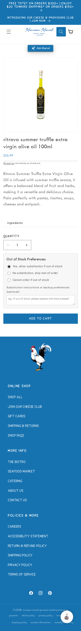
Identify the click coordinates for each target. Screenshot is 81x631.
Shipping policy (19, 622)
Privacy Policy (20, 565)
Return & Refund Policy (27, 546)
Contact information (41, 622)
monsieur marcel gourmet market (39, 610)
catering (15, 481)
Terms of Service (22, 574)
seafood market (21, 471)
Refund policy (28, 615)
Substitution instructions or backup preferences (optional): (37, 289)
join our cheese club (25, 407)
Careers (14, 526)
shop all (15, 397)
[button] (8, 31)
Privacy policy (46, 615)
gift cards (16, 416)
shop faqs (16, 435)
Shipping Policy (20, 555)
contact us (17, 500)
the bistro (17, 462)
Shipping (8, 163)
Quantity (11, 236)
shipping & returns (23, 426)
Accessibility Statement (28, 536)
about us (15, 490)
